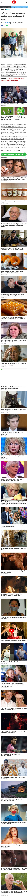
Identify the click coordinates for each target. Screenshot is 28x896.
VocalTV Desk (6, 23)
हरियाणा (8, 9)
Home (2, 9)
